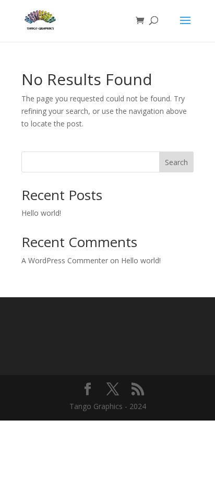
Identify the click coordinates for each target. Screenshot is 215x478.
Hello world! (41, 213)
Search (176, 162)
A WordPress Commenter (64, 260)
